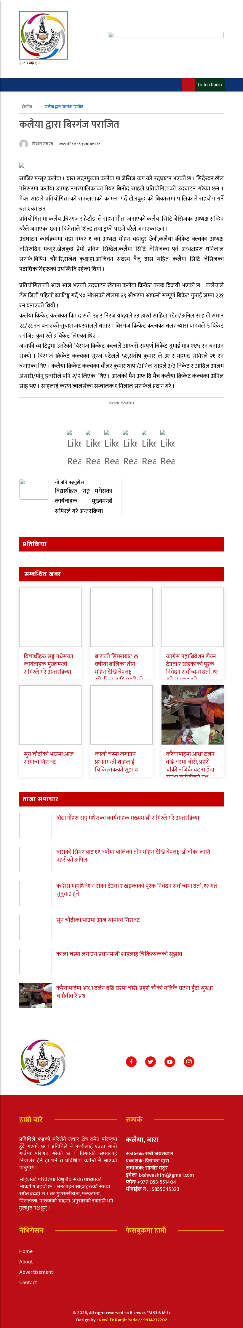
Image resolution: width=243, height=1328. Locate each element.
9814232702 (155, 1320)
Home (26, 1251)
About (26, 1262)
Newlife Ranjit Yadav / (121, 1320)
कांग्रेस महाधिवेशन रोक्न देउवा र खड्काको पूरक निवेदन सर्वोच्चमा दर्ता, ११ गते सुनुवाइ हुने (192, 668)
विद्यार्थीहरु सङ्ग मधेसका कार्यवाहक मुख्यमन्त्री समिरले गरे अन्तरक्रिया (48, 664)
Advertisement (36, 1272)
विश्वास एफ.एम (42, 143)
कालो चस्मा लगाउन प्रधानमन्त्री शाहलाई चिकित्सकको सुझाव (116, 762)
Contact (28, 1282)
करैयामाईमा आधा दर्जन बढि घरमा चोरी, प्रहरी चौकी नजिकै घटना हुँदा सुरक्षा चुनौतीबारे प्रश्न (190, 765)
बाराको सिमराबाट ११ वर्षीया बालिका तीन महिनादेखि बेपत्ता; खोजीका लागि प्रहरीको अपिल (119, 672)
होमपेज (27, 106)
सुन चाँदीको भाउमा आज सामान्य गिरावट (49, 758)
